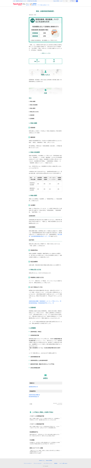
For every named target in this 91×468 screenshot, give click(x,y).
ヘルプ (61, 1)
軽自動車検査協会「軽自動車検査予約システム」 (40, 303)
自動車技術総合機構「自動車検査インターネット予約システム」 (44, 301)
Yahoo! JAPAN (56, 1)
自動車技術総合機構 (33, 394)
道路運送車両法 (32, 386)
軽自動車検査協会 (33, 396)
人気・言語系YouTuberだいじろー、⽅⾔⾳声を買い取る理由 (25, 1)
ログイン (28, 4)
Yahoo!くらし (42, 460)
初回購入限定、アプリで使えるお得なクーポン (40, 4)
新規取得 (34, 3)
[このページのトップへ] (67, 460)
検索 (77, 1)
